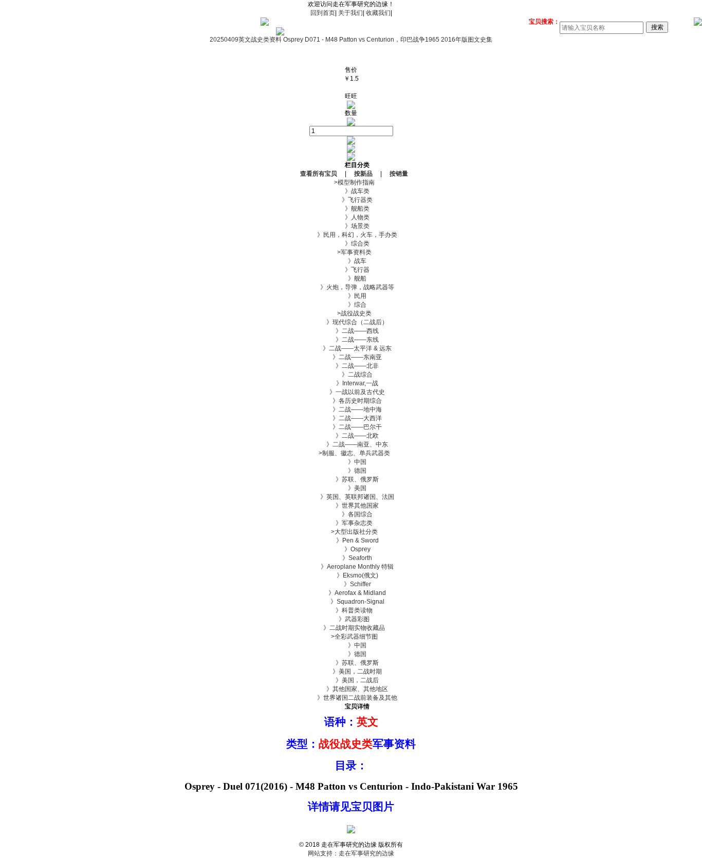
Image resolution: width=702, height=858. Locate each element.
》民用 (351, 296)
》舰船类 (351, 208)
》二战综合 (351, 374)
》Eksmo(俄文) (351, 575)
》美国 (351, 488)
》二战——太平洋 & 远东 (351, 348)
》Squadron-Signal (351, 601)
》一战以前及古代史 (351, 392)
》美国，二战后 (351, 680)
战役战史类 (351, 313)
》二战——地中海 (351, 409)
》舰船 (351, 278)
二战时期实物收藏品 (351, 627)
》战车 (351, 261)
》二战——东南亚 (351, 357)
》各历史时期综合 (351, 400)
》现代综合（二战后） (351, 322)
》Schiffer (351, 584)
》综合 (351, 304)
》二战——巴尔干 (351, 427)
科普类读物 (351, 610)
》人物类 (351, 217)
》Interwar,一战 (351, 383)
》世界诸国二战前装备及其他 (351, 697)
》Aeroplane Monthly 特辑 (351, 566)
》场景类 (351, 226)
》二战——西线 (351, 330)
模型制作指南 (351, 182)
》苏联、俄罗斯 (351, 479)
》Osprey (351, 549)
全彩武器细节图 (351, 636)
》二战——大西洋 (351, 418)
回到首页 (322, 12)
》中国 (351, 461)
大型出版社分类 (351, 531)
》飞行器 (351, 269)
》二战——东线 (351, 339)
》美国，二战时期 (351, 671)
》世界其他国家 (351, 505)
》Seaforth (351, 558)
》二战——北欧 (351, 435)
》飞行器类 (351, 199)
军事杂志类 (351, 523)
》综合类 (351, 243)
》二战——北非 (351, 365)
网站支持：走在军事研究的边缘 (351, 853)
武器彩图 (351, 619)
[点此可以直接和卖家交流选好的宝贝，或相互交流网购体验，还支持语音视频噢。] (351, 106)
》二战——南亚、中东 (351, 444)
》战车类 (351, 191)
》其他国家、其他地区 (351, 689)
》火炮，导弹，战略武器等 (351, 287)
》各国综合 (351, 514)
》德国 (351, 470)
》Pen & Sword (351, 540)
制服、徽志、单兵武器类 (351, 453)
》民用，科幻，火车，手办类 (351, 234)
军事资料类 (351, 252)
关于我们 (350, 12)
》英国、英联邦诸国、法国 (351, 496)
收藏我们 (378, 12)
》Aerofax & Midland (351, 592)
